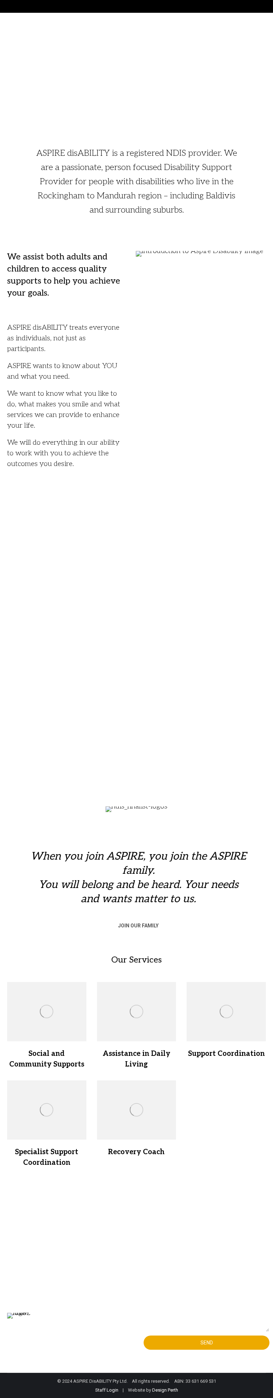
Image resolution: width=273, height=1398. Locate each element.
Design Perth (165, 1390)
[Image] (46, 1011)
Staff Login (106, 1390)
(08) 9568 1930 (50, 1243)
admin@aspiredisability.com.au (74, 1259)
